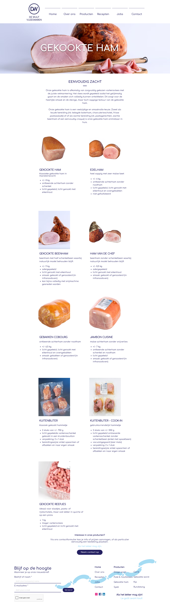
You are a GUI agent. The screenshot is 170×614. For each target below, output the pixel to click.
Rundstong (139, 587)
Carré (136, 572)
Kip (135, 582)
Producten (119, 567)
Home (98, 567)
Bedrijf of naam (22, 577)
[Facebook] (100, 594)
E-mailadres (20, 586)
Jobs (97, 582)
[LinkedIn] (104, 594)
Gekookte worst (141, 577)
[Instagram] (96, 594)
